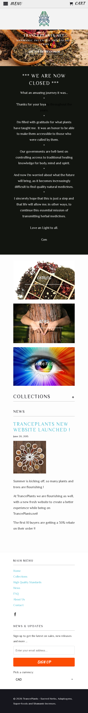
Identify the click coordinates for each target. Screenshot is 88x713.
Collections (20, 576)
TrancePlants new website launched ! (41, 427)
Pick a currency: (23, 672)
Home (17, 570)
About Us (19, 599)
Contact (18, 605)
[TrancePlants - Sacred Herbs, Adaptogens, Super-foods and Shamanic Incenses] (44, 19)
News (19, 411)
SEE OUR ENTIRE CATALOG (44, 51)
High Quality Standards (27, 582)
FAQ (16, 593)
